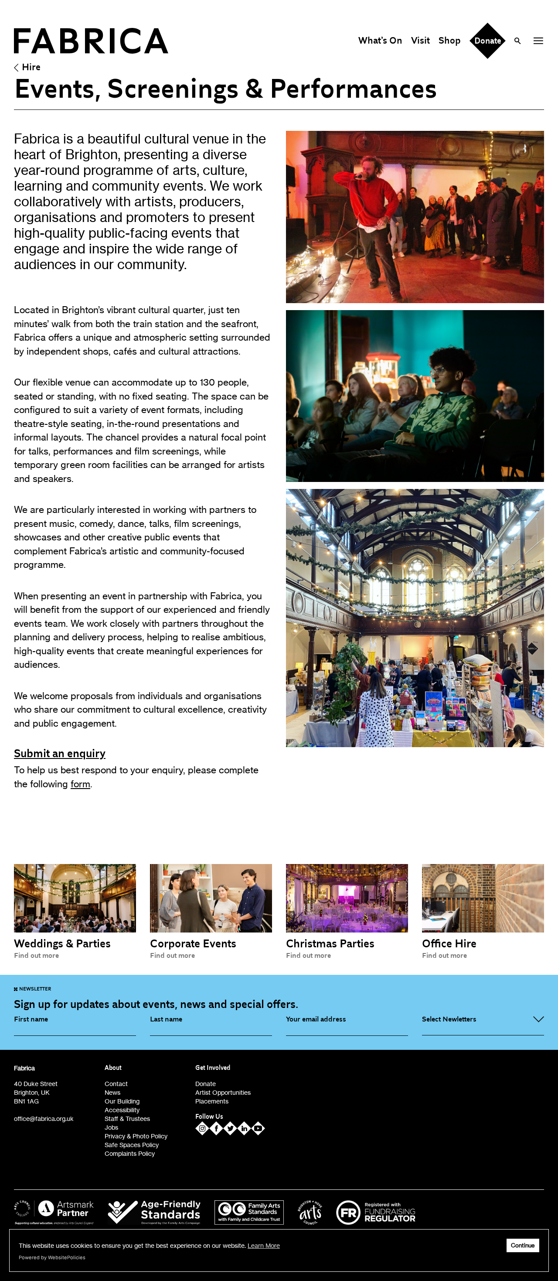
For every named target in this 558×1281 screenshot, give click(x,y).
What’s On (380, 40)
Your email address (316, 1019)
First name (31, 1019)
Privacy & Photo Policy (136, 1136)
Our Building (122, 1101)
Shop (450, 40)
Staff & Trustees (127, 1118)
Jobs (111, 1127)
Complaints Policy (130, 1153)
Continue (523, 1245)
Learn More (264, 1245)
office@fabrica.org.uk (44, 1118)
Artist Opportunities (223, 1092)
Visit (420, 40)
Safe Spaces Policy (132, 1144)
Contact (116, 1083)
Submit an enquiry (59, 754)
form (80, 783)
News (112, 1092)
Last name (166, 1019)
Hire (31, 67)
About (113, 1068)
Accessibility (122, 1110)
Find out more (36, 955)
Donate (205, 1083)
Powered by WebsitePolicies (52, 1257)
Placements (211, 1101)
